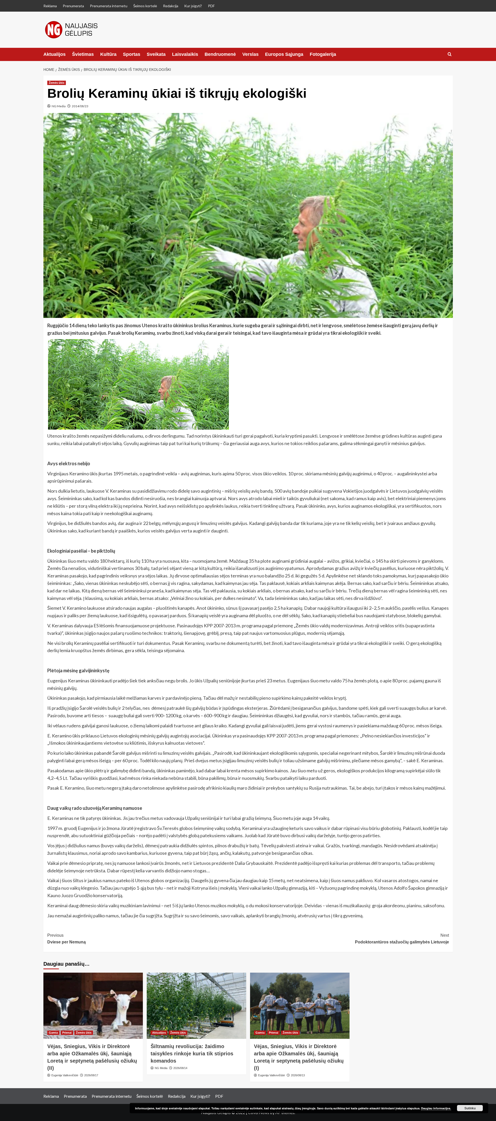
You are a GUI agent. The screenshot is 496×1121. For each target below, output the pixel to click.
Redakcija (170, 6)
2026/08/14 (180, 1068)
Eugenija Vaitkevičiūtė (64, 1075)
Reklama (50, 6)
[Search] (449, 54)
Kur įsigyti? (193, 6)
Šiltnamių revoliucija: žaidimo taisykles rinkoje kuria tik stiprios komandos (192, 1053)
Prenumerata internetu (108, 6)
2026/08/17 (91, 1075)
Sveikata (156, 54)
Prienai (67, 1032)
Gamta (53, 1032)
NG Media (59, 106)
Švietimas (83, 54)
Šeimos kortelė (145, 6)
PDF (211, 6)
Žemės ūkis (56, 82)
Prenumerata (73, 6)
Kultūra (108, 54)
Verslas (250, 54)
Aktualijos (54, 54)
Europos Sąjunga (284, 54)
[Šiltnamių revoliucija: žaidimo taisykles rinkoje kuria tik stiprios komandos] (196, 1006)
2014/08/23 (80, 106)
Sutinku (470, 1108)
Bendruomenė (220, 54)
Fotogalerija (323, 54)
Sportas (131, 54)
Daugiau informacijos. (436, 1108)
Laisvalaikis (185, 54)
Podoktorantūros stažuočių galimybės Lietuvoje (402, 938)
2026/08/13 (298, 1075)
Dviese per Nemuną (66, 938)
